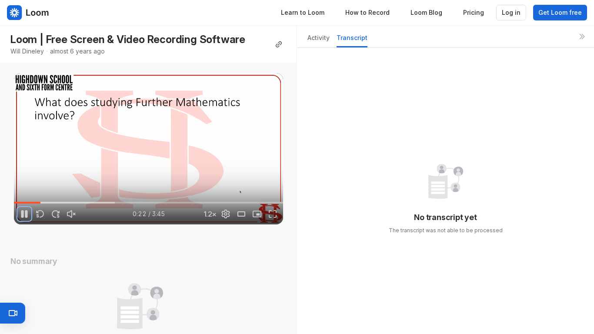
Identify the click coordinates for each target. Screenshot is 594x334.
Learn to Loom (302, 12)
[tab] (318, 40)
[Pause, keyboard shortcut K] (24, 214)
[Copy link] (279, 44)
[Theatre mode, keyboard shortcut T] (241, 214)
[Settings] (226, 214)
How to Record (367, 12)
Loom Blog (426, 12)
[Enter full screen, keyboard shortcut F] (273, 214)
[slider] (148, 202)
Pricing (473, 12)
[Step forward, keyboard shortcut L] (56, 214)
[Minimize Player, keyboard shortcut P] (257, 214)
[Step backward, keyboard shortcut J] (40, 214)
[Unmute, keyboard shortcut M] (71, 214)
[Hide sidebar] (582, 36)
